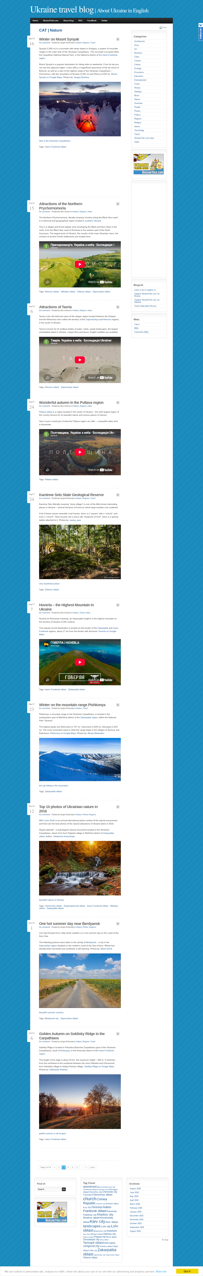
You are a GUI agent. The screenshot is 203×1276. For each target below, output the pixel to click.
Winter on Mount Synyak (59, 39)
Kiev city (97, 1221)
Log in (137, 324)
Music (137, 95)
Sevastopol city (91, 1239)
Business (138, 53)
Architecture (139, 41)
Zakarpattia (102, 628)
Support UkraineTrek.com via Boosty (146, 295)
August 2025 (135, 1231)
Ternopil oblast (93, 1242)
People (137, 107)
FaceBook (91, 20)
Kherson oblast (52, 291)
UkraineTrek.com (50, 20)
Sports (137, 126)
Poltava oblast (45, 412)
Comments (141, 332)
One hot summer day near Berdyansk (69, 923)
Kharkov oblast (91, 1217)
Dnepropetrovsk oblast (74, 906)
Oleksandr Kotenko (59, 1069)
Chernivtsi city (109, 1192)
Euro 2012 (87, 1207)
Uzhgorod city (91, 1246)
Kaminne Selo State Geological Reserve (71, 495)
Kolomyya (65, 1050)
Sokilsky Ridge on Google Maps (99, 1066)
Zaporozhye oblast (101, 291)
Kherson (107, 319)
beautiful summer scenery (51, 1012)
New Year (86, 1234)
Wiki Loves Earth (47, 820)
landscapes (92, 1226)
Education (138, 76)
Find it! (41, 1183)
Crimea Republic (95, 1201)
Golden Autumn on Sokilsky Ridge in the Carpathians (72, 1036)
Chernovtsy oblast (53, 906)
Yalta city (93, 1250)
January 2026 (135, 1212)
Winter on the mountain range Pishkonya (72, 705)
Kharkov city (105, 1214)
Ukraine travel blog (62, 9)
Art (135, 49)
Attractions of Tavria (55, 307)
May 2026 (134, 1196)
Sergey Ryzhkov (81, 77)
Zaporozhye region (48, 945)
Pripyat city (100, 1236)
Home (35, 20)
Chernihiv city (95, 1192)
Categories (140, 36)
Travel (137, 134)
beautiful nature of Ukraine (51, 900)
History (137, 88)
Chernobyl (87, 1195)
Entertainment (140, 80)
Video (136, 142)
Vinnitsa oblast (106, 1246)
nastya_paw (75, 520)
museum (112, 1230)
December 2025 (136, 1216)
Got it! (187, 1271)
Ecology (137, 68)
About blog (68, 20)
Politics (137, 115)
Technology (139, 130)
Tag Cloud (89, 1182)
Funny (137, 84)
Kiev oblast (112, 1221)
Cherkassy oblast (90, 1189)
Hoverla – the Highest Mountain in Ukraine (66, 607)
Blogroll (138, 285)
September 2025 (137, 1227)
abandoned (89, 1186)
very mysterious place (49, 583)
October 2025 (135, 1223)
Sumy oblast (104, 1240)
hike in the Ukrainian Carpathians (54, 141)
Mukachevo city (100, 1231)
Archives (134, 1183)
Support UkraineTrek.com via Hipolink (146, 301)
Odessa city (109, 1234)
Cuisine (137, 61)
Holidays (138, 91)
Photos (137, 111)
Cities (136, 57)
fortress (97, 1207)
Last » (92, 1167)
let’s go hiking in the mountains (53, 785)
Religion (137, 122)
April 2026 (134, 1200)
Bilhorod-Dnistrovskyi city (106, 1187)
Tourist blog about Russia (145, 306)
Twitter (104, 20)
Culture (137, 64)
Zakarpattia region (89, 717)
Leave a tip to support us (145, 290)
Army (136, 45)
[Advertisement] (145, 229)
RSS (80, 20)
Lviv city (106, 1226)
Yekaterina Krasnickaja (64, 836)
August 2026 (135, 1188)
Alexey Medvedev (96, 733)
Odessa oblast (84, 291)
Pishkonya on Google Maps (63, 733)
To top (165, 1239)
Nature (137, 99)
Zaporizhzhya (92, 319)
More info (161, 1271)
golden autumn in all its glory (52, 1133)
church (89, 1198)
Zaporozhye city (99, 1255)
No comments (44, 43)
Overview (138, 103)
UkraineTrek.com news (144, 138)
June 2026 (134, 1192)
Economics (139, 72)
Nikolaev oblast (68, 291)
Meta (136, 319)
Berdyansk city (52, 1018)
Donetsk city (100, 1204)
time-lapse (109, 1242)
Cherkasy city (102, 1189)
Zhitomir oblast (52, 589)
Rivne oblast (111, 1237)
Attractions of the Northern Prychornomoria (60, 206)
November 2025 (136, 1219)
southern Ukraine (93, 221)
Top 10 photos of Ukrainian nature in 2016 (68, 809)
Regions (137, 119)
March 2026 (135, 1204)
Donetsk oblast (112, 1204)
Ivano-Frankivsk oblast (55, 147)
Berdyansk (91, 942)
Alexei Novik (106, 949)
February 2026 (136, 1208)
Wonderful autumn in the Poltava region (71, 402)
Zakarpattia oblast (76, 689)
